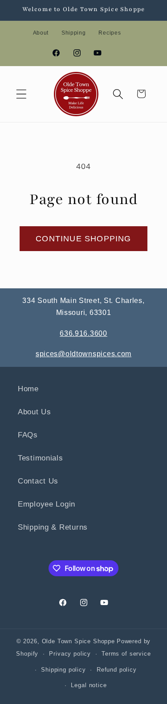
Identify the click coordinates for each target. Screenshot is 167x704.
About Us (34, 412)
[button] (21, 94)
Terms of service (126, 653)
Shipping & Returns (53, 527)
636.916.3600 (83, 333)
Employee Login (46, 504)
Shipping (73, 33)
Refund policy (117, 669)
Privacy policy (70, 653)
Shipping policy (63, 669)
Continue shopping (83, 238)
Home (28, 389)
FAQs (28, 435)
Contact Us (38, 481)
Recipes (109, 33)
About (41, 33)
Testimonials (40, 458)
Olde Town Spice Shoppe (78, 641)
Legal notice (88, 685)
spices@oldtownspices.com (83, 354)
